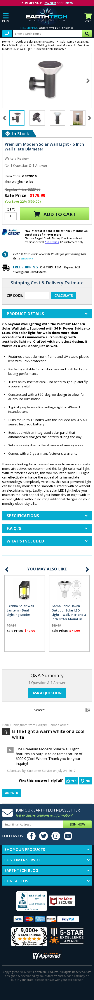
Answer (11, 793)
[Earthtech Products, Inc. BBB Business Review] (26, 901)
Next (88, 81)
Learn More (27, 258)
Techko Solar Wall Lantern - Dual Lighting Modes (20, 610)
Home (6, 41)
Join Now (77, 824)
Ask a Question (47, 693)
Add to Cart (59, 214)
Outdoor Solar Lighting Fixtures (35, 41)
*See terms (52, 242)
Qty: (11, 209)
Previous (6, 569)
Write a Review (17, 158)
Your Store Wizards (52, 976)
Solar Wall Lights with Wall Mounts (51, 45)
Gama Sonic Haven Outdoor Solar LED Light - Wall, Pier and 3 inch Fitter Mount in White (69, 614)
